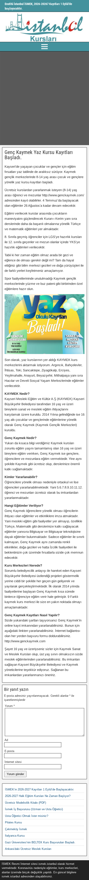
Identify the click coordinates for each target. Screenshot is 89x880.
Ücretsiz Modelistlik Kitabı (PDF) (25, 802)
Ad (6, 740)
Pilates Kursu (13, 822)
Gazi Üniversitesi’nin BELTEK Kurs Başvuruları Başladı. (40, 842)
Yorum (10, 706)
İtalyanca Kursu (15, 835)
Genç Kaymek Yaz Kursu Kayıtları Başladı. (39, 155)
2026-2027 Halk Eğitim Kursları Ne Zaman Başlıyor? (37, 796)
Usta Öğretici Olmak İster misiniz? (26, 816)
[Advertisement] (44, 98)
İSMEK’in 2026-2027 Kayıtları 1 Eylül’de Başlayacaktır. (39, 789)
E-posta (9, 751)
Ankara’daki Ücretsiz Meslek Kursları (28, 849)
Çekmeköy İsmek (16, 829)
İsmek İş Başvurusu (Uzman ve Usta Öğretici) (34, 809)
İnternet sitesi (13, 762)
